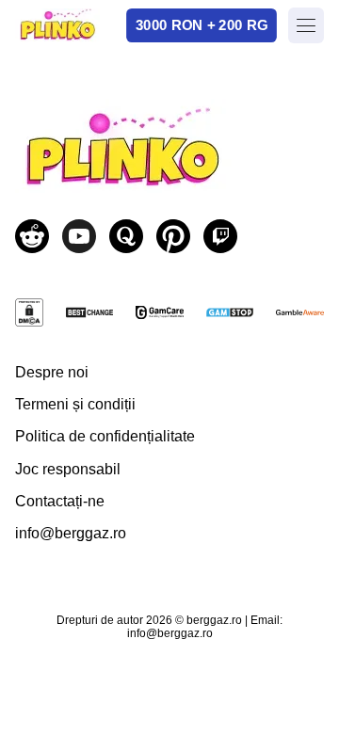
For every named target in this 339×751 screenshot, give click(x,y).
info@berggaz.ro (70, 533)
